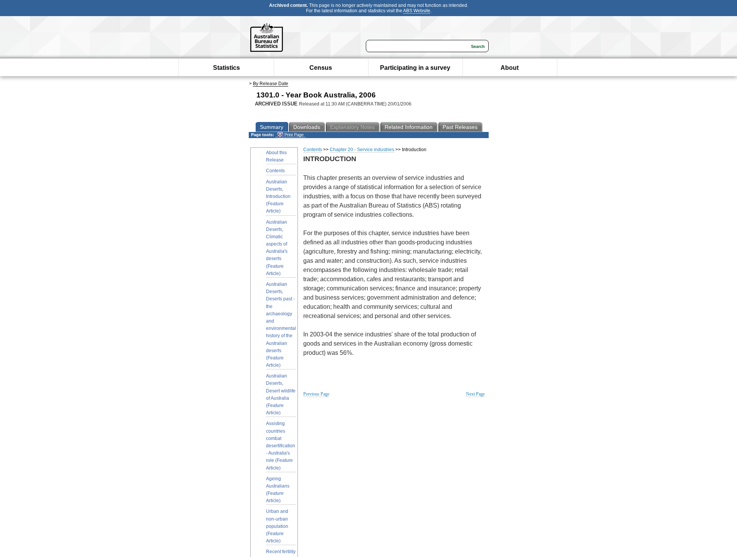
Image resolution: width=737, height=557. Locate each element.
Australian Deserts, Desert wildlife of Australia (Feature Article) (281, 394)
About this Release (276, 156)
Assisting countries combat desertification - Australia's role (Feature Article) (280, 445)
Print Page (293, 134)
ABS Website (416, 10)
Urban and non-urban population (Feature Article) (277, 526)
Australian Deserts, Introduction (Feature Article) (278, 196)
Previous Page (316, 394)
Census (320, 67)
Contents (275, 170)
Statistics (226, 67)
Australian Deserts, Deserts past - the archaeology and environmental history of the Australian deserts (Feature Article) (281, 325)
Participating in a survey (415, 67)
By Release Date (270, 83)
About (510, 67)
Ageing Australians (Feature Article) (277, 490)
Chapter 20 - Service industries (362, 149)
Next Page (475, 394)
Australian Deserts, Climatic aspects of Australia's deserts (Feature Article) (277, 247)
